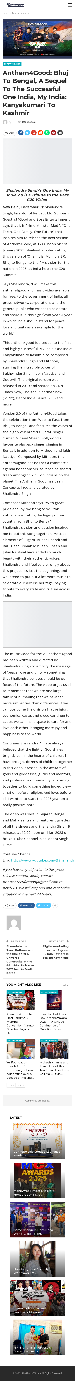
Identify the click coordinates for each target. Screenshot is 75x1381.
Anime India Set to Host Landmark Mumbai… (31, 1310)
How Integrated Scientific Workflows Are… (31, 1271)
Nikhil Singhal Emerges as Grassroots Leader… (32, 1349)
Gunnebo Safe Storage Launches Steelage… (37, 1153)
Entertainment (12, 64)
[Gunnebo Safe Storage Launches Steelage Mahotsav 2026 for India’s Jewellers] (37, 1141)
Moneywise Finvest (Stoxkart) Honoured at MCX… (34, 1192)
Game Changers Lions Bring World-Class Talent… (33, 1231)
